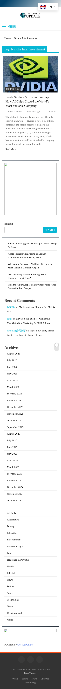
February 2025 (14, 473)
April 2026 (12, 380)
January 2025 (14, 480)
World (10, 619)
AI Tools (11, 513)
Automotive (13, 519)
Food (9, 553)
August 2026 (13, 353)
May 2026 (12, 373)
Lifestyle (11, 573)
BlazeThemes (30, 673)
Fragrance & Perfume (18, 559)
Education (12, 533)
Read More (11, 149)
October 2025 (14, 420)
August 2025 (13, 433)
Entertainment (14, 539)
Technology (12, 89)
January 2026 (14, 400)
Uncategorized (14, 613)
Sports (10, 593)
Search (8, 223)
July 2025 (12, 440)
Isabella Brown (15, 111)
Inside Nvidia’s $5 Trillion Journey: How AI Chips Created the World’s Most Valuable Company (28, 101)
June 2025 (12, 447)
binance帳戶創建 (16, 330)
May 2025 (12, 453)
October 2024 (14, 500)
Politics (10, 586)
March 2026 (13, 387)
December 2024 (15, 487)
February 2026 (14, 393)
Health (10, 566)
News (10, 579)
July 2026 (12, 360)
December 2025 (15, 407)
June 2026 (12, 367)
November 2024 (15, 494)
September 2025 (15, 427)
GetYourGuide (25, 644)
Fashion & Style (15, 546)
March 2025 (13, 467)
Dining (10, 526)
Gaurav (11, 307)
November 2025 (15, 413)
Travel (10, 606)
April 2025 (12, 460)
